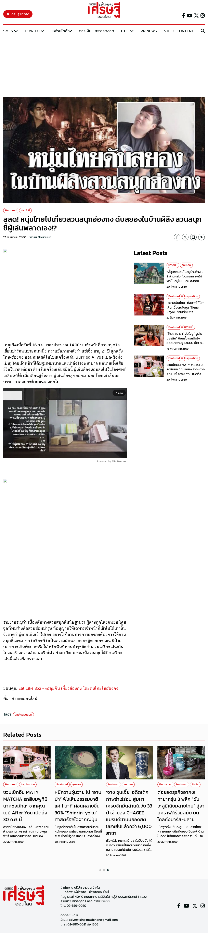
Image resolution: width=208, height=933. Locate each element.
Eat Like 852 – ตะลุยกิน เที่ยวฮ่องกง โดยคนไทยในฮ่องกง (68, 688)
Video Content (179, 31)
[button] (100, 870)
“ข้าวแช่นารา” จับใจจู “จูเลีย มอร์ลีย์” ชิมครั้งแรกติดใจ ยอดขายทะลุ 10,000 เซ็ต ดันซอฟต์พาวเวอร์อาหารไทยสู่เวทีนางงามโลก (185, 342)
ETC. (125, 31)
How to (32, 31)
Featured (10, 210)
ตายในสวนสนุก (23, 715)
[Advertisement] (104, 65)
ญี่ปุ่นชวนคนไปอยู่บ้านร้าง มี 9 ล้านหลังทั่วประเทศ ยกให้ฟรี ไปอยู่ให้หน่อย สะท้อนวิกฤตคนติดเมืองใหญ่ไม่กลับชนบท (186, 280)
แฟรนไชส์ (59, 31)
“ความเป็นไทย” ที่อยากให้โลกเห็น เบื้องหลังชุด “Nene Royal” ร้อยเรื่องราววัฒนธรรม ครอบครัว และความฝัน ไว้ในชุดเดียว (186, 311)
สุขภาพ (76, 784)
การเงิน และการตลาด (96, 31)
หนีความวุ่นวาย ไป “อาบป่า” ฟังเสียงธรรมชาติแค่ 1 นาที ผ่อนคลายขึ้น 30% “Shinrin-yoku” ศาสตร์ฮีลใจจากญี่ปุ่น (78, 806)
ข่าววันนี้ (25, 210)
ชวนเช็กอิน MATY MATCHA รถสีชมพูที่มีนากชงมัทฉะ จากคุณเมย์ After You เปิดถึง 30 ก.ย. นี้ (186, 371)
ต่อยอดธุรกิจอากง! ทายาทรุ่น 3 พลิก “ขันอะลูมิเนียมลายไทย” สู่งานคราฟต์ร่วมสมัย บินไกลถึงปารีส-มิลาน (181, 806)
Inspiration (191, 296)
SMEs (8, 31)
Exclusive (165, 784)
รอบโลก (186, 265)
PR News (149, 31)
